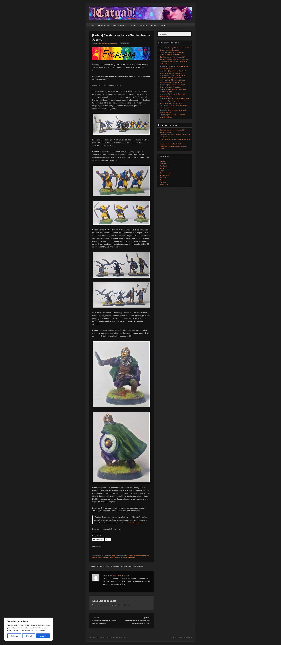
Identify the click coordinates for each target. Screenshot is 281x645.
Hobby (114, 556)
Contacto (154, 25)
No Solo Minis (164, 175)
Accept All (43, 636)
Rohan (105, 558)
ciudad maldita (138, 556)
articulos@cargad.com (134, 523)
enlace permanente (129, 558)
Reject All (29, 636)
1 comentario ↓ (124, 43)
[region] (28, 629)
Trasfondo (163, 182)
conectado (109, 605)
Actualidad (163, 164)
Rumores (162, 180)
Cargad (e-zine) (103, 25)
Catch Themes (187, 637)
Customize (14, 636)
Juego (162, 170)
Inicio (92, 25)
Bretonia (130, 556)
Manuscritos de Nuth (120, 25)
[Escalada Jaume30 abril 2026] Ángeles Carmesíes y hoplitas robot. (174, 61)
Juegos (133, 25)
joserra (100, 558)
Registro (164, 25)
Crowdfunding (164, 166)
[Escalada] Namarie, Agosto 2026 (178, 98)
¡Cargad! (162, 161)
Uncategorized (164, 184)
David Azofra (113, 43)
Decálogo (143, 25)
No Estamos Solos (166, 173)
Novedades (163, 177)
